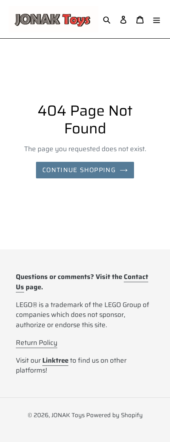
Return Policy (36, 342)
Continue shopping (79, 170)
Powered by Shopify (114, 415)
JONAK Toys (68, 415)
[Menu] (156, 19)
